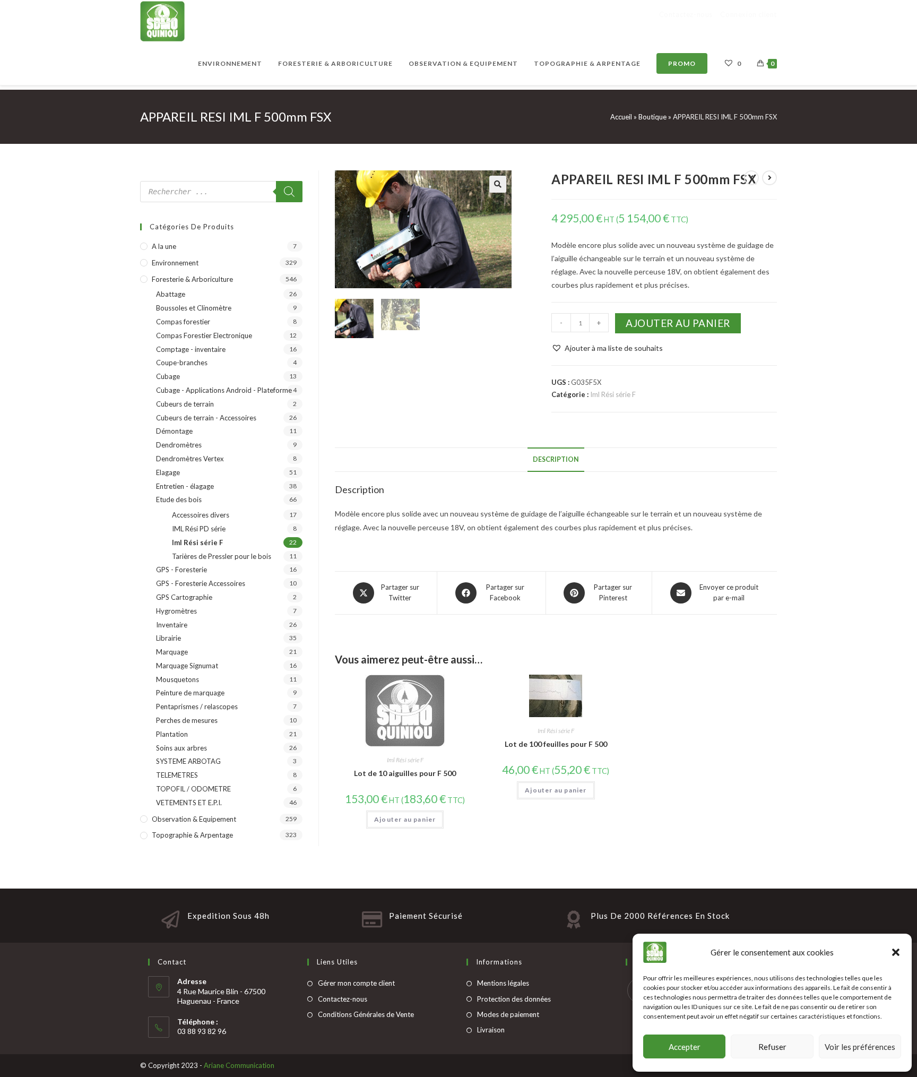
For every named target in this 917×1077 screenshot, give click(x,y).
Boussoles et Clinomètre (193, 308)
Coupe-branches (181, 362)
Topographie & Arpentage (192, 835)
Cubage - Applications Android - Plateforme (224, 390)
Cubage (168, 376)
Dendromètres (179, 445)
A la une (164, 246)
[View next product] (769, 177)
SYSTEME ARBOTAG (188, 761)
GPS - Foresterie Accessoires (200, 583)
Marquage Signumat (187, 665)
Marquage (172, 652)
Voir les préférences (860, 1047)
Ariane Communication (239, 1065)
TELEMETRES (177, 775)
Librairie (168, 638)
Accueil (621, 117)
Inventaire (171, 625)
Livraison (491, 1030)
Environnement (175, 263)
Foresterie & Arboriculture (192, 279)
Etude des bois (179, 499)
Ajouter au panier (678, 323)
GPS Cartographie (184, 597)
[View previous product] (751, 177)
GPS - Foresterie (181, 569)
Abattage (170, 294)
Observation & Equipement (194, 819)
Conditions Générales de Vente (366, 1014)
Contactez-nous (342, 999)
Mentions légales (503, 983)
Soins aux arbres (181, 748)
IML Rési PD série (199, 528)
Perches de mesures (187, 720)
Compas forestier (183, 321)
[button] (895, 952)
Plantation (172, 734)
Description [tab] (556, 459)
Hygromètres (176, 611)
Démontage (174, 431)
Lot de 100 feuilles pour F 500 (556, 743)
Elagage (168, 472)
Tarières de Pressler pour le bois (221, 556)
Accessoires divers (200, 515)
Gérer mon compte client (356, 983)
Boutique (652, 117)
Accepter (684, 1047)
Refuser (772, 1047)
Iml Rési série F (613, 394)
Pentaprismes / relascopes (197, 706)
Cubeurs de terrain (185, 404)
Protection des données (514, 999)
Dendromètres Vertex (190, 458)
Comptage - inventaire (191, 349)
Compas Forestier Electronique (204, 335)
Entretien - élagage (185, 486)
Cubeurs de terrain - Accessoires (206, 417)
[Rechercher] (289, 191)
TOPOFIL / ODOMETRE (193, 789)
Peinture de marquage (190, 692)
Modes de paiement (508, 1014)
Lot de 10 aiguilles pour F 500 (405, 773)
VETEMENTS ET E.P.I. (189, 802)
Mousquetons (177, 679)
